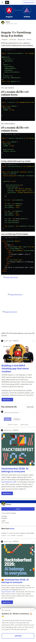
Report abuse (24, 424)
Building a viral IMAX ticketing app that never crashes (15, 368)
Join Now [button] (18, 636)
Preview (16, 419)
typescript (21, 39)
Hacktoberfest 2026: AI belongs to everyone (14, 470)
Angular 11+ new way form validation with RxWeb (17, 534)
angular (5, 39)
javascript (12, 39)
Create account (29, 2)
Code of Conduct (13, 424)
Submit (7, 419)
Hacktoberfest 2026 (8, 482)
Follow (18, 509)
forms (29, 39)
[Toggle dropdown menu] (33, 340)
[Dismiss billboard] (33, 610)
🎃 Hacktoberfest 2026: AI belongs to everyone (15, 581)
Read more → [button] (7, 399)
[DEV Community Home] (7, 2)
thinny (8, 22)
